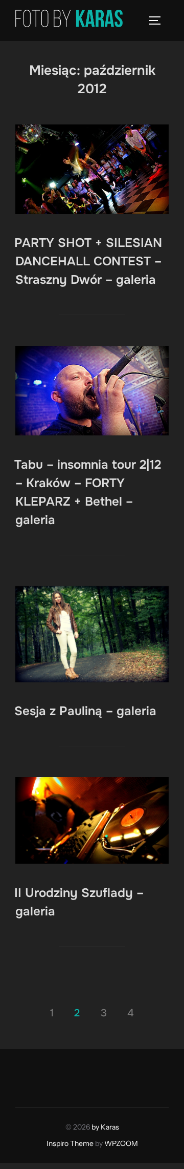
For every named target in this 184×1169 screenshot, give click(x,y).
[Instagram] (49, 1075)
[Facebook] (26, 1075)
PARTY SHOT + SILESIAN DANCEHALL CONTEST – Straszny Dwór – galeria (88, 261)
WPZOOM (121, 1143)
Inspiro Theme (70, 1143)
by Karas (105, 1127)
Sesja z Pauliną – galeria (85, 711)
